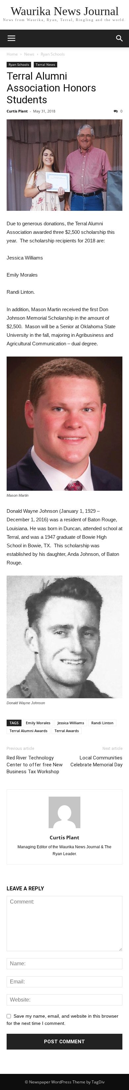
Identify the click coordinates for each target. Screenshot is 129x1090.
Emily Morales (38, 722)
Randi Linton (102, 722)
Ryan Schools (53, 54)
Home (12, 54)
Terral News (45, 64)
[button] (119, 38)
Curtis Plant (17, 111)
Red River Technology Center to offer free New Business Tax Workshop (35, 765)
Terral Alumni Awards (28, 730)
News (29, 54)
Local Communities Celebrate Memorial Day (96, 761)
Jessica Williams (71, 722)
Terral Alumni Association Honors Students (51, 88)
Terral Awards (67, 730)
